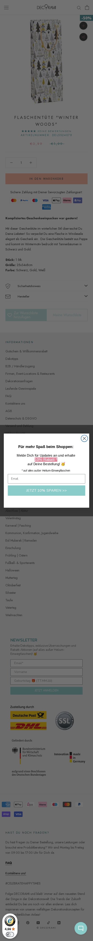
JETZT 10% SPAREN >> (46, 490)
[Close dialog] (84, 438)
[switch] (10, 934)
